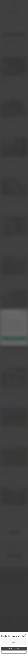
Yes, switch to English (14, 648)
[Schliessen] (25, 634)
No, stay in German (14, 652)
